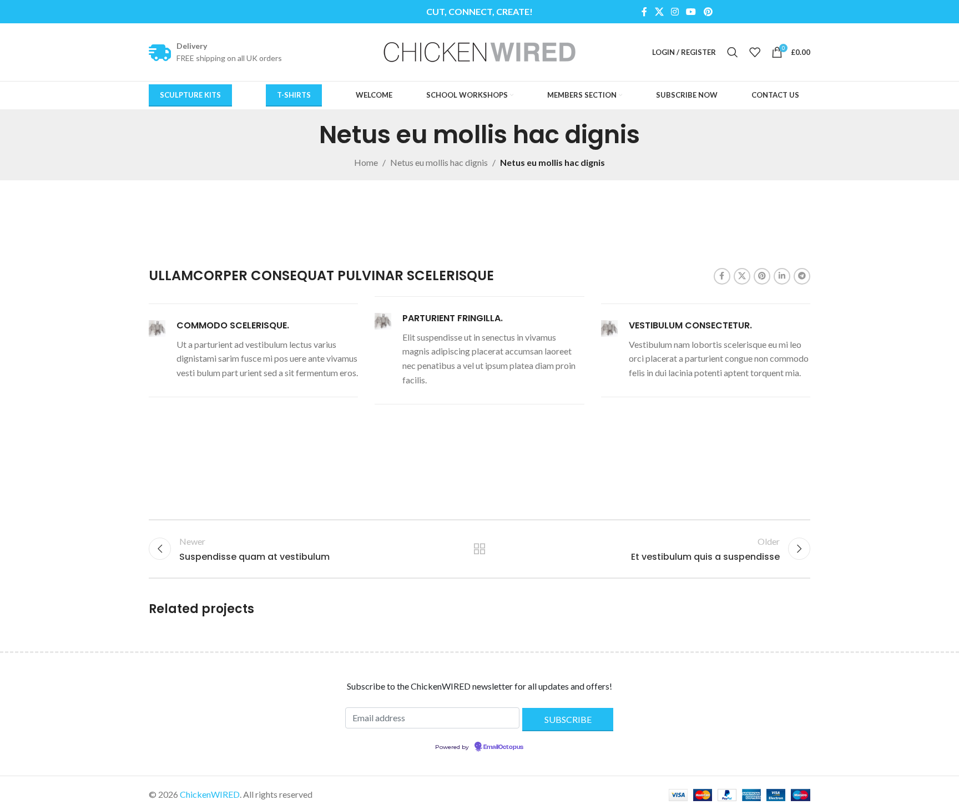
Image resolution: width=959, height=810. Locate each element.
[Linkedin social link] (782, 276)
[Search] (732, 52)
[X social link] (659, 11)
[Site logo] (479, 50)
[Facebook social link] (644, 11)
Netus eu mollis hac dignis (439, 162)
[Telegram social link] (802, 276)
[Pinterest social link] (708, 11)
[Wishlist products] (755, 52)
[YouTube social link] (691, 11)
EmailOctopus (503, 747)
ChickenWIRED (210, 794)
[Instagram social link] (674, 11)
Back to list (480, 549)
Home (366, 162)
